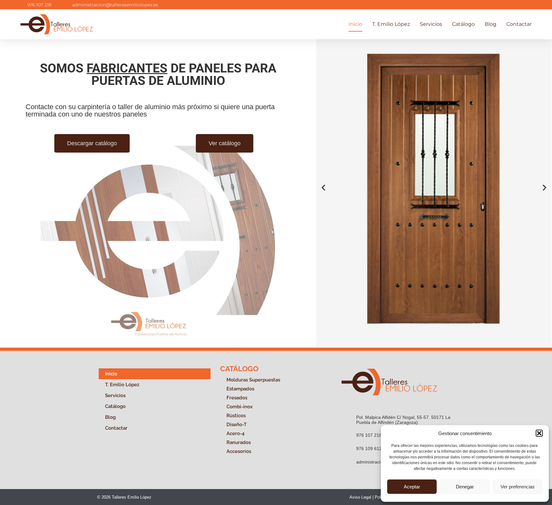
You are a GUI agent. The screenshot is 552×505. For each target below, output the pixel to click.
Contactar (519, 24)
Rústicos (236, 415)
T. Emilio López (391, 24)
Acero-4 (235, 433)
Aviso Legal (360, 497)
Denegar (465, 486)
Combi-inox (239, 407)
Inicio (355, 24)
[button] (539, 433)
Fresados (236, 398)
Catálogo (463, 24)
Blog (490, 24)
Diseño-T (236, 424)
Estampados (240, 389)
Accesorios (238, 451)
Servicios (431, 24)
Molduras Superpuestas (253, 380)
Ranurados (238, 442)
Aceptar (412, 486)
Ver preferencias (518, 486)
